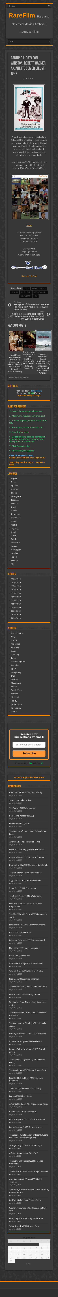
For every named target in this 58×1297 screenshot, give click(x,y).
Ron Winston (26, 296)
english (15, 292)
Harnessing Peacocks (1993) (21, 816)
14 (36, 1251)
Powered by (21, 763)
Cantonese (16, 518)
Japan (13, 658)
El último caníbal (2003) (19, 823)
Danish (14, 510)
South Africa (16, 690)
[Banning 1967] (29, 108)
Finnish (14, 521)
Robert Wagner (40, 292)
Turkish (14, 557)
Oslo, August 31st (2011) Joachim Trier (26, 1218)
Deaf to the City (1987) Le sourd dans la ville (28, 865)
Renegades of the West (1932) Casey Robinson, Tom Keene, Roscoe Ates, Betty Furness (31, 306)
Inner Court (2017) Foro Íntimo (23, 888)
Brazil (13, 651)
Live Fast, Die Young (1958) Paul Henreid (26, 849)
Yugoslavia (16, 708)
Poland (14, 686)
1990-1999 (16, 607)
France (14, 640)
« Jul (28, 1264)
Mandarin (15, 542)
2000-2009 (16, 611)
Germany (15, 654)
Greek (13, 507)
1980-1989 (16, 604)
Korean (14, 546)
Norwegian (16, 550)
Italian (14, 493)
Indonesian (16, 514)
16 (47, 1251)
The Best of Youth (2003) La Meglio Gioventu (28, 1171)
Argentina (15, 644)
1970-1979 (16, 600)
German (14, 489)
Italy (13, 637)
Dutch (13, 532)
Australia (15, 647)
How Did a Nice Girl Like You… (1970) (25, 792)
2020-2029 (16, 618)
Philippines (16, 683)
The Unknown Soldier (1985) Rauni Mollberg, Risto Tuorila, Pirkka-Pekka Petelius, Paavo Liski (29, 360)
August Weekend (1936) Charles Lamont (26, 857)
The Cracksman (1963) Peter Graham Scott (28, 1070)
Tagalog (15, 528)
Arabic (14, 525)
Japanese (15, 500)
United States (17, 633)
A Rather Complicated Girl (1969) (23, 1153)
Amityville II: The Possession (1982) (24, 842)
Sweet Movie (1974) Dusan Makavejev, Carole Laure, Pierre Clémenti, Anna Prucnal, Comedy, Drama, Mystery (15, 363)
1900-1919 (16, 579)
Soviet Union (16, 704)
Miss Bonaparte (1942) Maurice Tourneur (27, 1119)
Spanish (14, 486)
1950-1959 (16, 593)
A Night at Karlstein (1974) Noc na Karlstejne (28, 1104)
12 (24, 1251)
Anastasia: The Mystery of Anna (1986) (26, 963)
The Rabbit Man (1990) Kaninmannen (25, 873)
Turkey (14, 701)
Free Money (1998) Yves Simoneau (24, 979)
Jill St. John (25, 292)
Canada (14, 665)
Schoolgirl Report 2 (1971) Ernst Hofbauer (27, 1034)
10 (11, 1251)
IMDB (29, 225)
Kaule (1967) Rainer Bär (19, 956)
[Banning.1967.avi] (29, 197)
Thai (13, 564)
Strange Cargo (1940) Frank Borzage (25, 1145)
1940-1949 (16, 590)
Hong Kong (16, 672)
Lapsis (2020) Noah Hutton (20, 1096)
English (14, 478)
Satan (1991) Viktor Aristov (20, 800)
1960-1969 (16, 597)
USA (36, 296)
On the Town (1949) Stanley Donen (24, 994)
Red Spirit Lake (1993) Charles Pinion (25, 1200)
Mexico (14, 679)
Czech (13, 535)
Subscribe (29, 753)
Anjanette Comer (39, 288)
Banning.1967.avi (29, 276)
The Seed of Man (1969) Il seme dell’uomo (28, 986)
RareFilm (22, 15)
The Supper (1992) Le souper (22, 808)
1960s (26, 288)
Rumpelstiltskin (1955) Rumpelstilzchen (26, 1127)
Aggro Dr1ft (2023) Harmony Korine (25, 880)
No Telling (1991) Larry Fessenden (24, 948)
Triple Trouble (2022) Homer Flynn (24, 1226)
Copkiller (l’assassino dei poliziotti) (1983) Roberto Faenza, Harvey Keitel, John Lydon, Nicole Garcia (26, 315)
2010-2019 (16, 614)
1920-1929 (16, 582)
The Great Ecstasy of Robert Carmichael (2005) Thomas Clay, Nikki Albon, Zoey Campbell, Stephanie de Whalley (43, 363)
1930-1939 (16, 586)
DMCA (14, 711)
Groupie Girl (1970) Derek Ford (23, 1112)
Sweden (14, 694)
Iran (13, 676)
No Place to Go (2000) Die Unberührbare (27, 925)
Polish (13, 539)
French (14, 482)
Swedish (15, 503)
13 (30, 1251)
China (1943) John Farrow (20, 932)
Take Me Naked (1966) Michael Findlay (26, 971)
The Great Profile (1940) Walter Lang (25, 896)
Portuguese (16, 496)
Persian (14, 560)
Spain (13, 669)
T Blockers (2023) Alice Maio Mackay (25, 1088)
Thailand (15, 697)
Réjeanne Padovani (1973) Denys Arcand (27, 940)
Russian (14, 553)
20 (30, 1254)
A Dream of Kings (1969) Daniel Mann (25, 1041)
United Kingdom (18, 661)
